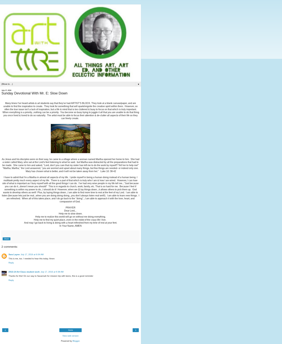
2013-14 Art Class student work (24, 272)
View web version (70, 336)
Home (70, 330)
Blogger (76, 341)
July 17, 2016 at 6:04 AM (32, 254)
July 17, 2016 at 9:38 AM (52, 272)
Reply (11, 262)
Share (6, 239)
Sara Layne (14, 254)
